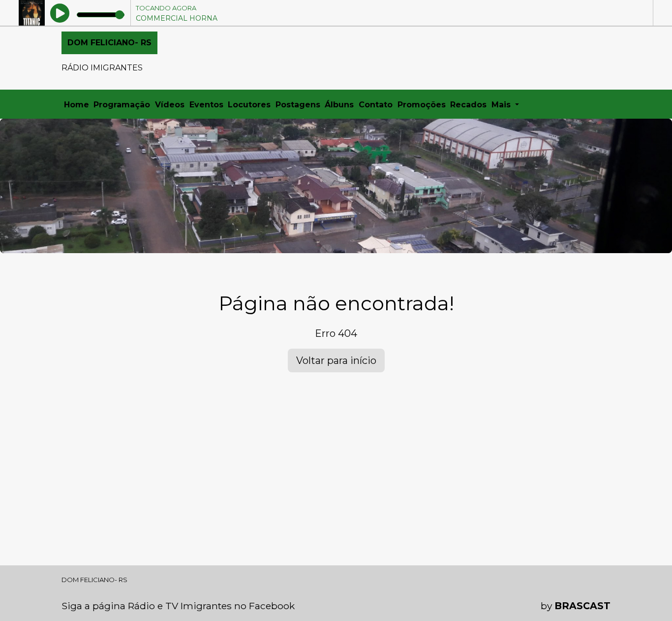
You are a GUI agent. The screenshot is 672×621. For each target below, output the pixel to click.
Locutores (249, 104)
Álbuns (339, 104)
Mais (502, 104)
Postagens (297, 104)
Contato (376, 104)
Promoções (421, 104)
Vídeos (169, 104)
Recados (468, 104)
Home (76, 104)
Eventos (206, 104)
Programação (121, 104)
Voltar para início (336, 360)
